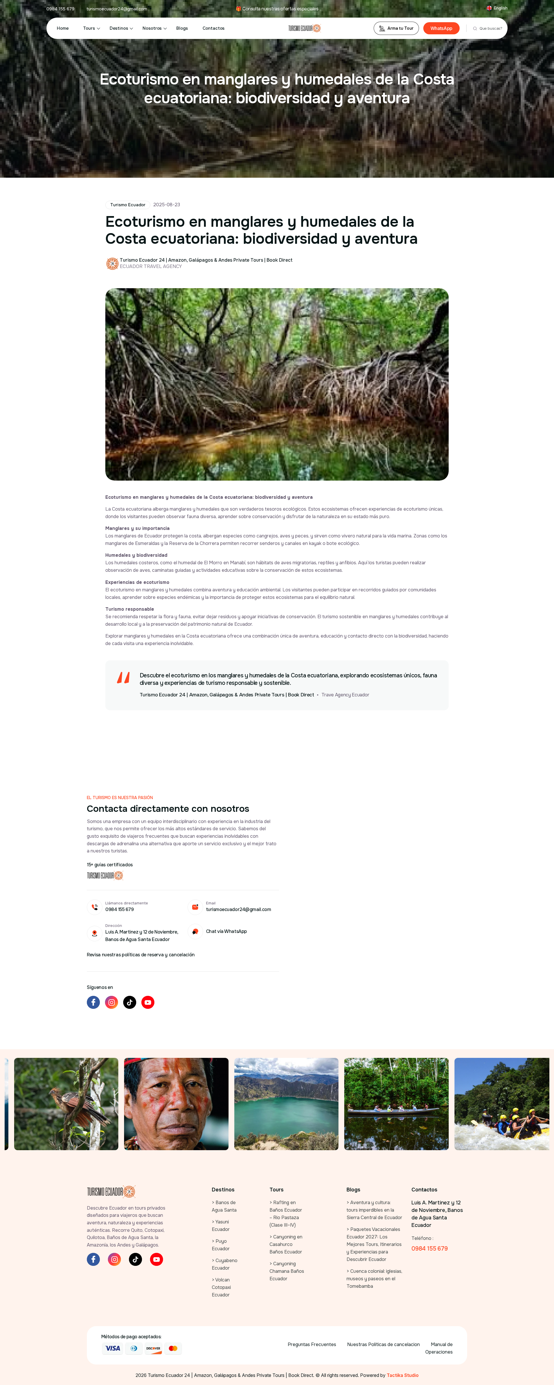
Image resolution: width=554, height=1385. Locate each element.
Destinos (119, 28)
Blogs (182, 28)
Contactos (214, 28)
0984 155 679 (60, 9)
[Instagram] (111, 1002)
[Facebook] (93, 1002)
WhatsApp (441, 28)
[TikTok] (129, 1002)
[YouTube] (147, 1002)
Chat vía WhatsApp (226, 931)
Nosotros (152, 28)
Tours (89, 28)
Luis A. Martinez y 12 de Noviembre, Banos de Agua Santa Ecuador (437, 1214)
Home (62, 28)
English (501, 8)
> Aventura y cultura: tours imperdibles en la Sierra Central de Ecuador (374, 1210)
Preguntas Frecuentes (312, 1344)
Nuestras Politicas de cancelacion (383, 1344)
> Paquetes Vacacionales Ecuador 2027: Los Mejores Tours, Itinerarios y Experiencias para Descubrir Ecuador (374, 1244)
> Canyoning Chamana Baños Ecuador (286, 1271)
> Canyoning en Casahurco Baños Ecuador (285, 1244)
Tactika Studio (403, 1375)
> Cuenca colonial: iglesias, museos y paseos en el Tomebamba (374, 1278)
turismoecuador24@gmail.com (117, 9)
